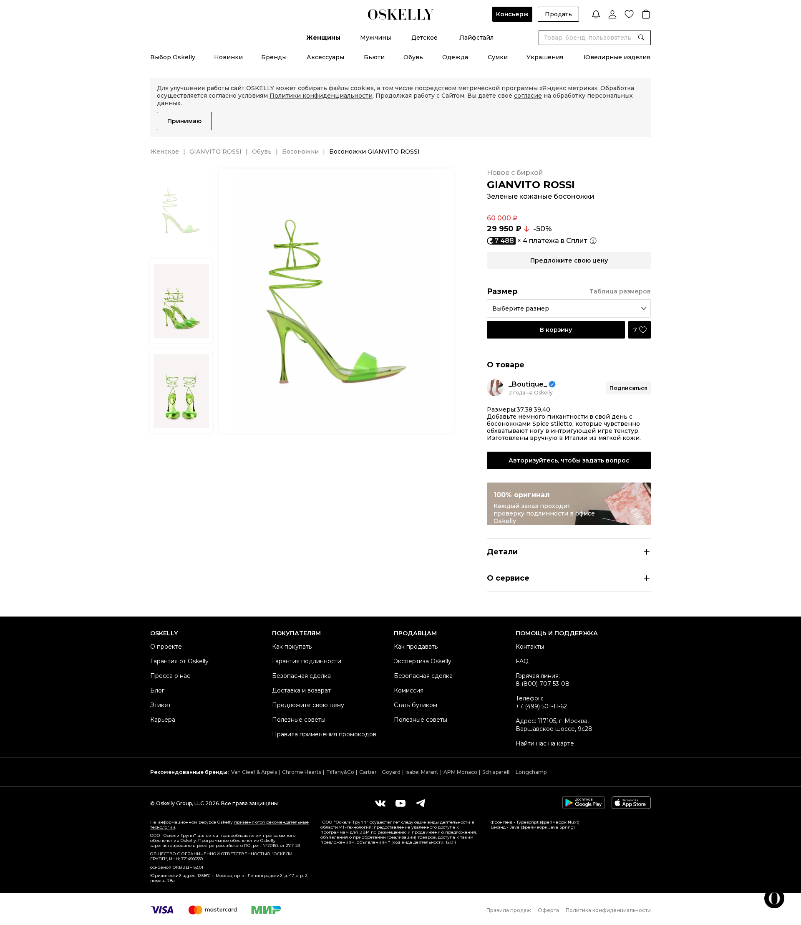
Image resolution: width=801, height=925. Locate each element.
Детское (424, 37)
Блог (157, 690)
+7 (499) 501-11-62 (541, 706)
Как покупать (292, 646)
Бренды (274, 57)
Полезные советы (298, 719)
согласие (528, 95)
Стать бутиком (415, 705)
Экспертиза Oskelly (422, 661)
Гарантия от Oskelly (179, 661)
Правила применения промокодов (324, 734)
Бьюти (374, 57)
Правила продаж (508, 910)
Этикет (160, 705)
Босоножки (300, 151)
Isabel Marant (422, 772)
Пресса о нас (170, 676)
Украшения (544, 57)
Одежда (455, 57)
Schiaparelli (496, 772)
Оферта (548, 910)
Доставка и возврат (301, 690)
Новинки (228, 57)
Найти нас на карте (545, 743)
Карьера (162, 719)
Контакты (530, 646)
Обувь (413, 57)
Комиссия (408, 690)
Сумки (498, 57)
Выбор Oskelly (172, 57)
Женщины (323, 37)
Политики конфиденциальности (321, 95)
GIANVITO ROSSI (215, 151)
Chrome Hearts (301, 772)
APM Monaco (460, 772)
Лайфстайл (476, 37)
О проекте (166, 646)
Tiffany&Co (340, 772)
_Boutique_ (528, 384)
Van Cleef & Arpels (254, 772)
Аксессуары (325, 57)
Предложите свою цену (308, 705)
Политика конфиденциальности (608, 910)
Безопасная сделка (301, 676)
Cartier (368, 772)
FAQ (522, 661)
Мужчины (375, 37)
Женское (164, 151)
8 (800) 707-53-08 (542, 683)
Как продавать (416, 646)
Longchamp (531, 772)
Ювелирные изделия (617, 57)
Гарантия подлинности (306, 661)
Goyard (391, 772)
